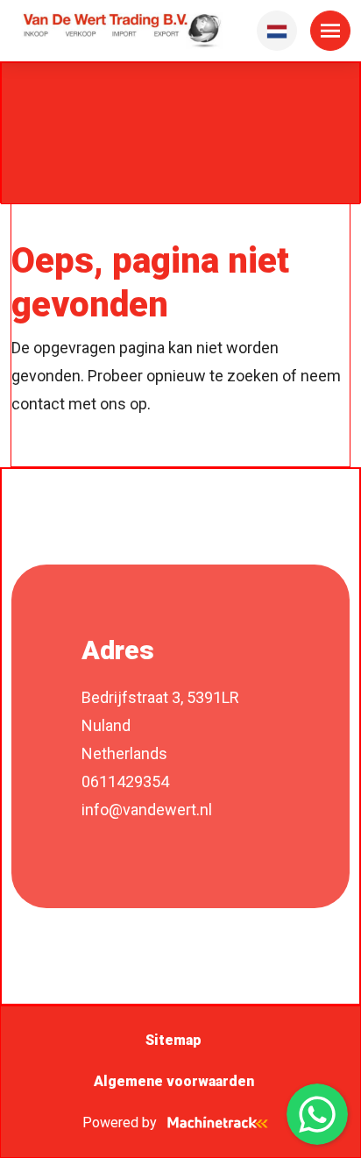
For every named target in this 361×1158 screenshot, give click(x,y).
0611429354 (125, 781)
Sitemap (173, 1040)
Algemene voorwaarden (174, 1081)
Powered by (119, 1122)
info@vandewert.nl (146, 809)
